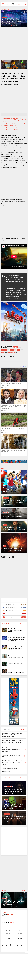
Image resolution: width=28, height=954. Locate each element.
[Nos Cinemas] (14, 462)
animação (4, 17)
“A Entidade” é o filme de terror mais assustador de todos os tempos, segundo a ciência (13, 903)
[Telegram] (10, 945)
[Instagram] (2, 945)
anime (4, 485)
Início (2, 70)
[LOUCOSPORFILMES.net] (13, 4)
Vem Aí (8, 930)
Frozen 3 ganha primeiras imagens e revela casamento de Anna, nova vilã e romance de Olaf (13, 21)
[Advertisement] (14, 43)
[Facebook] (14, 945)
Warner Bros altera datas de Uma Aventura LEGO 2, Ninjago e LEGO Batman (13, 128)
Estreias (8, 933)
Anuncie (20, 938)
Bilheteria (20, 930)
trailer (6, 70)
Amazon (4, 524)
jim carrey (6, 799)
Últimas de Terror (9, 778)
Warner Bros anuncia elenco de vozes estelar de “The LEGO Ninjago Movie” (14, 124)
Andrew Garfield (6, 512)
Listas (4, 890)
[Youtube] (6, 945)
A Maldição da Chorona (8, 786)
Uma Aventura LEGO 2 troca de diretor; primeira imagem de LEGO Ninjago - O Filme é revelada (13, 120)
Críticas (20, 933)
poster (16, 70)
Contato (8, 938)
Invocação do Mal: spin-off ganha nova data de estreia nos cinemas (13, 791)
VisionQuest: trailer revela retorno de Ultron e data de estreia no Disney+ (16, 630)
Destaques (5, 9)
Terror (4, 545)
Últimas (6, 623)
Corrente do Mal (7, 814)
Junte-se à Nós (20, 936)
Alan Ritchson (5, 497)
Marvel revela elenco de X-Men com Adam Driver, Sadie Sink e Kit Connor (16, 648)
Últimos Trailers (7, 469)
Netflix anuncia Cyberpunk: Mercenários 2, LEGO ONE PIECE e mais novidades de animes (14, 489)
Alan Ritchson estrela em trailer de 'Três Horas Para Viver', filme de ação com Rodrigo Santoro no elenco (13, 502)
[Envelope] (21, 945)
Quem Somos (8, 936)
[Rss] (17, 945)
